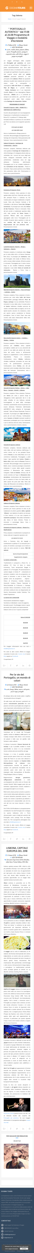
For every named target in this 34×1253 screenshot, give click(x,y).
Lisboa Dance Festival (11, 862)
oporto (8, 52)
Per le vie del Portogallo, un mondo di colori (17, 677)
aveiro (8, 50)
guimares (22, 50)
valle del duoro (19, 54)
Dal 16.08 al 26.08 (9, 1113)
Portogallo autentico (16, 52)
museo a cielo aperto (24, 689)
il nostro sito (21, 654)
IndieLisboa (26, 860)
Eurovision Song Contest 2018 (14, 860)
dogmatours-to (8, 1237)
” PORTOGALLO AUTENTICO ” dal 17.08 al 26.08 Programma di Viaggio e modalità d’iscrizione (17, 34)
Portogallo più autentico (11, 1118)
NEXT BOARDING (17, 47)
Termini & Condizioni (10, 1251)
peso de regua (14, 692)
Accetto (24, 1248)
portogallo (20, 692)
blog (5, 656)
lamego (12, 689)
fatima (17, 50)
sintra (13, 54)
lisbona (27, 50)
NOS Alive (25, 862)
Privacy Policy (20, 1251)
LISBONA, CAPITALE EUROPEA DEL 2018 (17, 849)
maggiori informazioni (13, 1248)
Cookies (27, 1251)
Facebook (15, 656)
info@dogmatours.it (9, 648)
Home (9, 19)
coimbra (13, 50)
